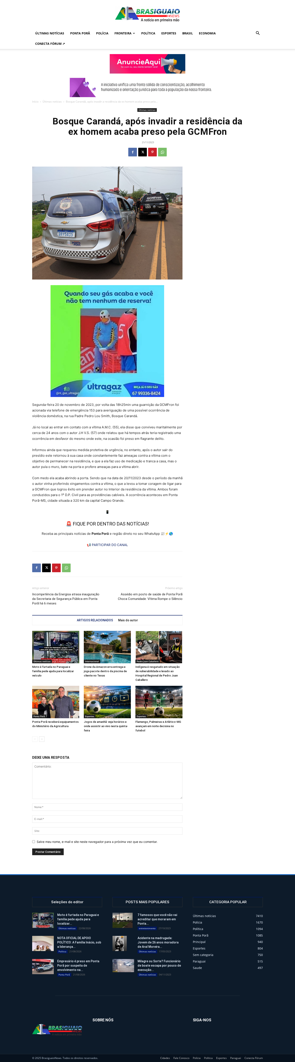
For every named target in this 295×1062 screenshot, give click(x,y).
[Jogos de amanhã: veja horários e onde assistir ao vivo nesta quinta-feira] (107, 702)
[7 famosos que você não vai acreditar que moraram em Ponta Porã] (123, 920)
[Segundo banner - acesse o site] (147, 87)
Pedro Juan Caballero (148, 661)
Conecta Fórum (253, 1058)
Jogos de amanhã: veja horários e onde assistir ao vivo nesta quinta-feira (106, 726)
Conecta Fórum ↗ (50, 44)
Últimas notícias (49, 33)
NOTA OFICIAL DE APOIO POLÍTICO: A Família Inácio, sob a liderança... (79, 942)
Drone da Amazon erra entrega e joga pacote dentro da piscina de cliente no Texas (105, 671)
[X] (142, 152)
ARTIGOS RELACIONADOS (95, 620)
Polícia (102, 33)
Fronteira (123, 33)
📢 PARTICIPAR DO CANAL (107, 545)
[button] (257, 34)
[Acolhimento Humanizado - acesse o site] (147, 64)
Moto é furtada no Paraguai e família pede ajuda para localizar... (78, 919)
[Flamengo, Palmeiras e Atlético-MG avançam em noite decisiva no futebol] (158, 702)
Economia (207, 33)
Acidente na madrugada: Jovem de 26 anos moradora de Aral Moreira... (158, 942)
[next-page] (41, 739)
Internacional (92, 661)
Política (148, 33)
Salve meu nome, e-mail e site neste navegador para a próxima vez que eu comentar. (97, 841)
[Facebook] (132, 152)
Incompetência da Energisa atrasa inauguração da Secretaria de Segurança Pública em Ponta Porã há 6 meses (65, 598)
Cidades (165, 1058)
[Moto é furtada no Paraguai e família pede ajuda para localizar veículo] (55, 647)
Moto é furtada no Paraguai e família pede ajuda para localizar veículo (53, 671)
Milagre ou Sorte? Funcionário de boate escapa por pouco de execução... (159, 965)
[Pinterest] (152, 152)
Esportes (168, 33)
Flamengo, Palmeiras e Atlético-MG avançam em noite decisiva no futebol (158, 726)
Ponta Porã (80, 33)
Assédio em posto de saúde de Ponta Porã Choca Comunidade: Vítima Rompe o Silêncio (150, 596)
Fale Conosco (181, 1058)
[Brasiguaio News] (147, 14)
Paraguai (235, 1058)
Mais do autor (128, 620)
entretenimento (147, 928)
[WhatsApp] (162, 152)
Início (35, 101)
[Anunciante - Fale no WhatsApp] (107, 341)
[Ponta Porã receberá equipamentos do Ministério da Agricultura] (55, 702)
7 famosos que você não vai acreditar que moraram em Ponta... (157, 919)
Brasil (187, 33)
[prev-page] (35, 739)
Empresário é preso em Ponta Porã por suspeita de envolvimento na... (78, 965)
